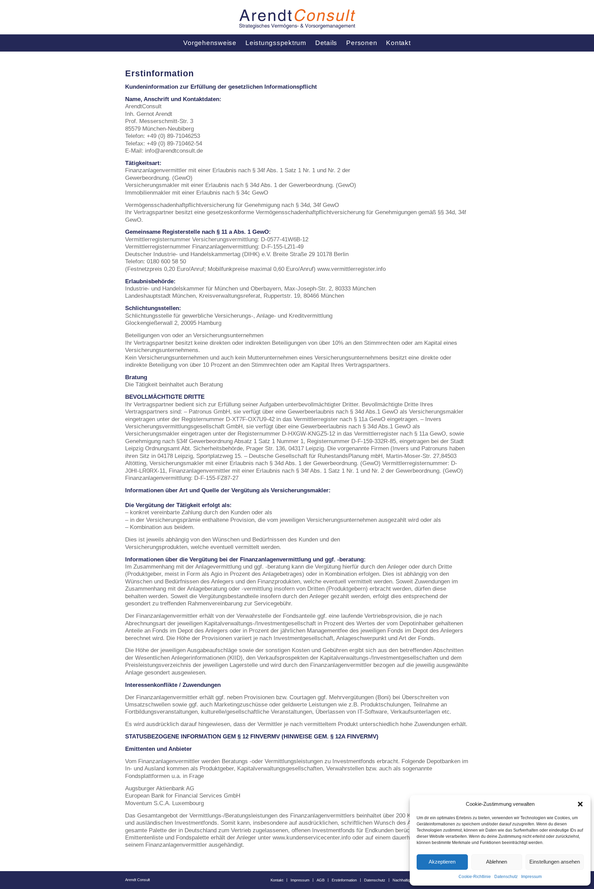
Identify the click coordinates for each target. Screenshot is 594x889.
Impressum (531, 876)
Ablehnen (496, 862)
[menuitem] (210, 43)
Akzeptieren (442, 862)
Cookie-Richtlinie (475, 876)
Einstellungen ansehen (554, 862)
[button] (580, 804)
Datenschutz (506, 876)
